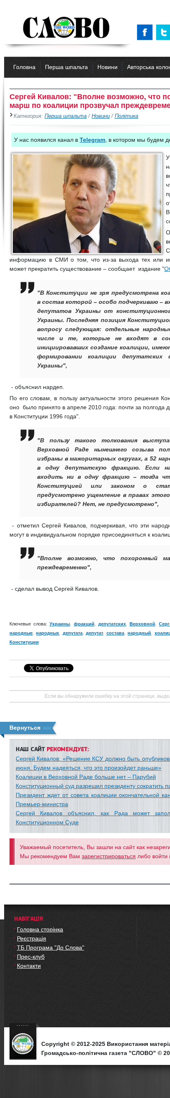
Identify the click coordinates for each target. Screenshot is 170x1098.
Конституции (24, 642)
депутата (73, 632)
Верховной (142, 623)
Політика (126, 116)
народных (47, 632)
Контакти (29, 965)
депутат (94, 632)
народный (139, 632)
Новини (107, 67)
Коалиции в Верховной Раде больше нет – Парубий (86, 776)
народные (21, 632)
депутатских (112, 623)
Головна (24, 67)
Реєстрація (31, 938)
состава (115, 632)
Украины (60, 623)
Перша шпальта (66, 67)
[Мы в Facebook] (146, 32)
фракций (84, 623)
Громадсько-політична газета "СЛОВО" (67, 28)
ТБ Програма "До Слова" (50, 947)
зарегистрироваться (109, 856)
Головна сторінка (40, 929)
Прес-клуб (31, 956)
